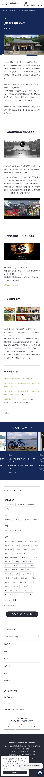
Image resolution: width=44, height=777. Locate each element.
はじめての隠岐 (9, 629)
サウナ (7, 566)
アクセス (7, 680)
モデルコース (9, 505)
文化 (7, 582)
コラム (7, 509)
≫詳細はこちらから (11, 285)
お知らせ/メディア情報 (10, 691)
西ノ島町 (18, 520)
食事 (16, 574)
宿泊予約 (26, 5)
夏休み (17, 562)
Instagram (10, 726)
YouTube (22, 726)
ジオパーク (22, 582)
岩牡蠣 (14, 570)
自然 (14, 582)
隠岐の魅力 (20, 505)
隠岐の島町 (8, 520)
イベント (8, 574)
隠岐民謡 (25, 557)
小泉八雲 (15, 545)
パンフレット (8, 703)
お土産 (17, 549)
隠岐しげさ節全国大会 (12, 557)
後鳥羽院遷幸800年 (29, 10)
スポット (7, 666)
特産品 (14, 578)
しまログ (8, 553)
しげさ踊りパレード (21, 553)
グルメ (7, 586)
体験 (31, 566)
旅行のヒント (24, 578)
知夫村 (34, 520)
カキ (28, 570)
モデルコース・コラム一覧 (22, 614)
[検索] (38, 605)
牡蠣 (7, 578)
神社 (25, 549)
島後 (7, 545)
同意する (15, 772)
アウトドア (8, 590)
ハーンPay (8, 549)
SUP (15, 566)
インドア (8, 594)
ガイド (18, 590)
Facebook (34, 726)
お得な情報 (30, 505)
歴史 (7, 413)
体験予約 (33, 5)
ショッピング (26, 586)
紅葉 (7, 541)
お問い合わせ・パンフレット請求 (14, 710)
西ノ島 (33, 549)
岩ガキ (29, 574)
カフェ (15, 586)
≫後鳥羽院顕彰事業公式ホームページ (17, 378)
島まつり (8, 562)
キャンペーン (26, 545)
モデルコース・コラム (14, 10)
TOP (3, 10)
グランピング (27, 562)
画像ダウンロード (9, 697)
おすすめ (27, 590)
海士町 (27, 520)
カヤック (23, 566)
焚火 (7, 570)
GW (21, 570)
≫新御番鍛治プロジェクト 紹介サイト (17, 399)
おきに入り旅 (22, 541)
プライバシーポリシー (10, 766)
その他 (29, 594)
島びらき (34, 557)
